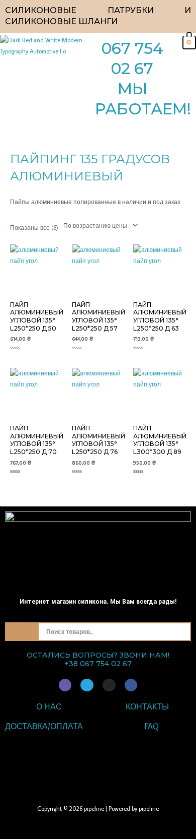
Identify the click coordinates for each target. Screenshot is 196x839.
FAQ (152, 726)
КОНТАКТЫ (147, 706)
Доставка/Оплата (44, 726)
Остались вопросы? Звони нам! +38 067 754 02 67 (98, 660)
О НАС (49, 706)
